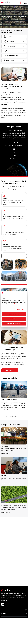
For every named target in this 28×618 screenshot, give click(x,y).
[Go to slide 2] (8, 416)
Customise (13, 318)
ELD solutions (10, 407)
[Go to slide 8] (21, 416)
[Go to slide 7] (19, 416)
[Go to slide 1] (6, 416)
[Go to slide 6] (17, 416)
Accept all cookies (14, 314)
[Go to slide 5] (15, 416)
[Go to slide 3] (10, 416)
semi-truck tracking (14, 403)
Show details (20, 309)
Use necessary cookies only (14, 323)
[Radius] (5, 2)
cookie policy (12, 303)
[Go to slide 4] (12, 416)
